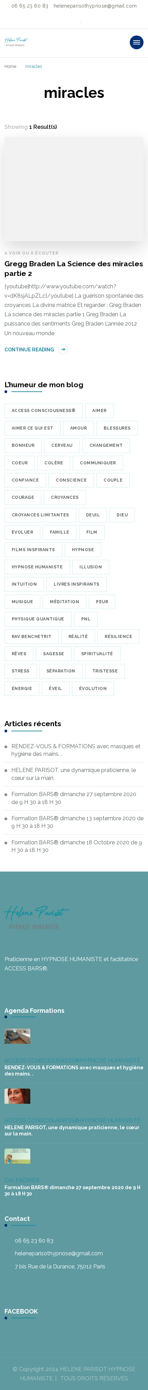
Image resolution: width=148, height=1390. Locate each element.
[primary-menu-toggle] (137, 42)
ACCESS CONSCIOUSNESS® (42, 1060)
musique (22, 601)
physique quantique (38, 619)
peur (102, 601)
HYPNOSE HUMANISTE (110, 1060)
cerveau (62, 445)
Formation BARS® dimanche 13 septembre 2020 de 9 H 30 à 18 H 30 (77, 822)
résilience (118, 636)
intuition (24, 584)
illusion (91, 567)
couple (113, 480)
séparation (60, 671)
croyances (65, 497)
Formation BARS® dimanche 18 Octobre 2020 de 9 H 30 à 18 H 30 (76, 846)
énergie (22, 688)
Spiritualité (97, 653)
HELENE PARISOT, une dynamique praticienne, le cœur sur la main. (73, 774)
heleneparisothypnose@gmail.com (59, 1253)
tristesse (105, 671)
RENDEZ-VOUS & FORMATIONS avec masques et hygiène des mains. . (75, 750)
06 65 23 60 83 (34, 1240)
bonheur (23, 445)
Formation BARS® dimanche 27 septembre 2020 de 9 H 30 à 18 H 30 (73, 798)
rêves (19, 653)
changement (106, 445)
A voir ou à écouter (31, 253)
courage (23, 497)
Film (91, 532)
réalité (78, 636)
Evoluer (22, 532)
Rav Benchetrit (32, 636)
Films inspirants (33, 549)
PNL (86, 619)
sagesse (53, 653)
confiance (25, 480)
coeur (20, 463)
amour (78, 428)
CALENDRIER (22, 1180)
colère (53, 463)
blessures (117, 428)
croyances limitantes (40, 515)
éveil (55, 688)
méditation (64, 601)
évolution (93, 688)
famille (60, 532)
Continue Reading (29, 349)
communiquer (98, 463)
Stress (21, 671)
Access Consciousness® (44, 410)
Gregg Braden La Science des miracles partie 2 (73, 268)
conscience (71, 480)
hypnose (83, 549)
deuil (93, 515)
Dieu (122, 515)
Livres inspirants (76, 584)
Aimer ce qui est (32, 428)
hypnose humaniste (37, 567)
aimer (99, 410)
